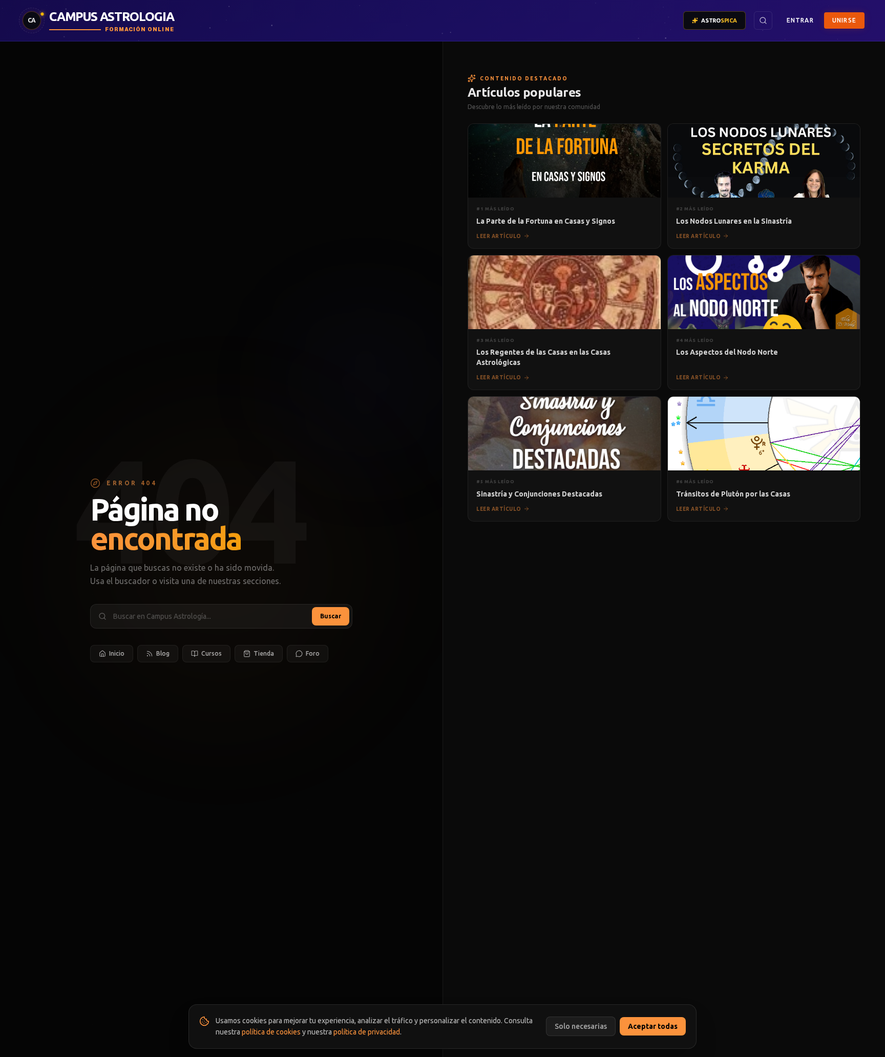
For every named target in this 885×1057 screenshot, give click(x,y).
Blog (163, 653)
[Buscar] (763, 20)
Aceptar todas (653, 1026)
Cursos (211, 653)
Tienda (264, 653)
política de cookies (271, 1032)
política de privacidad (366, 1032)
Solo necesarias (581, 1026)
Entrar (800, 20)
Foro (313, 653)
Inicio (116, 653)
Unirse (844, 20)
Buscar (330, 616)
